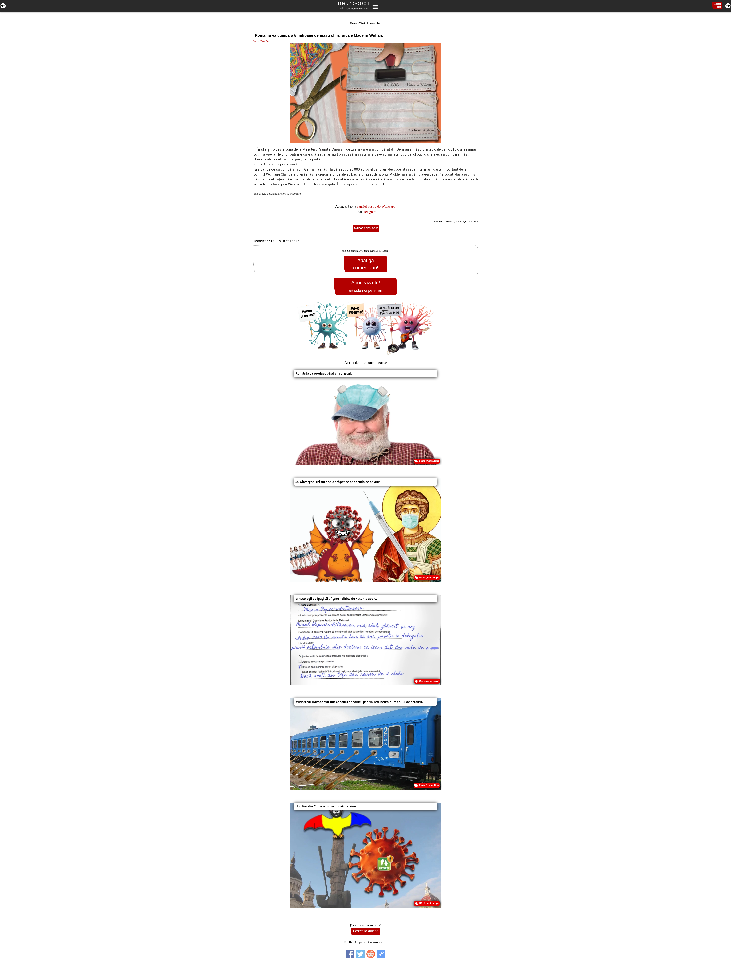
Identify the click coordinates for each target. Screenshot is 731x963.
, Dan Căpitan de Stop (466, 221)
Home (353, 23)
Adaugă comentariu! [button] (365, 264)
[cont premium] (365, 328)
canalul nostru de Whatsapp (376, 206)
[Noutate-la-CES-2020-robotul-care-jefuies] (728, 5)
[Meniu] (375, 7)
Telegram (370, 211)
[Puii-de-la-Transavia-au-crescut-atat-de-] (3, 5)
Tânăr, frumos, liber (370, 23)
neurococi (354, 3)
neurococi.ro (294, 193)
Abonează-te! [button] (365, 286)
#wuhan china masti (366, 228)
